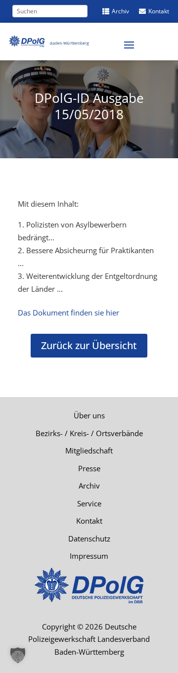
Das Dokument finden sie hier (68, 312)
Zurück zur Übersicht (89, 345)
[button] (18, 655)
